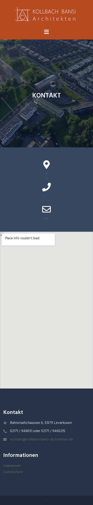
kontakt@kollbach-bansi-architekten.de (41, 439)
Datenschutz (13, 471)
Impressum (11, 465)
